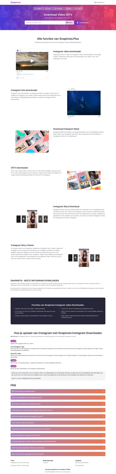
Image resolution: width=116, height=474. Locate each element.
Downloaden (84, 22)
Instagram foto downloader (24, 90)
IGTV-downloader (19, 168)
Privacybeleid (79, 465)
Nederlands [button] (99, 2)
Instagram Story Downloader (20, 462)
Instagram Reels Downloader (20, 465)
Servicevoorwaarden (81, 462)
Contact (45, 462)
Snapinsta (16, 2)
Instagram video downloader (67, 51)
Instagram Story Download (66, 206)
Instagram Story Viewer (22, 245)
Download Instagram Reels (66, 129)
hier (16, 378)
